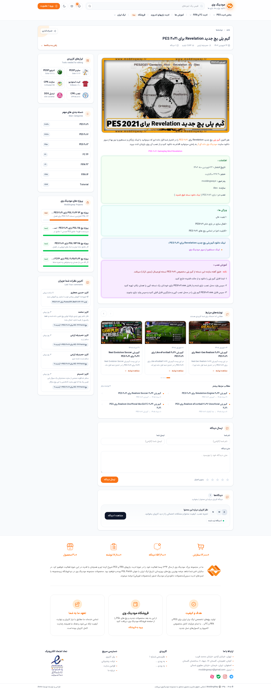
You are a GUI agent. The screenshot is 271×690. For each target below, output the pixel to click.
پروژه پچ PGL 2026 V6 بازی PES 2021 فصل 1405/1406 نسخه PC (58, 212)
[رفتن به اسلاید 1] (168, 377)
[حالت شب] (64, 6)
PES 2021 (183, 140)
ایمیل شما (161, 435)
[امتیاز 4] (212, 479)
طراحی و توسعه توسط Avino (49, 687)
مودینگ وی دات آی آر (207, 144)
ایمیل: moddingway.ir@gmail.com (215, 669)
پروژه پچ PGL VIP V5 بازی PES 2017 (71, 243)
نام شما (227, 435)
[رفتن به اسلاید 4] (161, 377)
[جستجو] (90, 6)
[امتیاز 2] (222, 479)
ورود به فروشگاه (135, 627)
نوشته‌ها (219, 30)
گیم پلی (216, 140)
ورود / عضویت (46, 6)
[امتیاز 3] (217, 479)
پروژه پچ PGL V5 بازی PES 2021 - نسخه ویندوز (66, 228)
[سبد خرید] (72, 6)
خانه (228, 30)
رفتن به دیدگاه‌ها (49, 45)
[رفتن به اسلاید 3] (163, 377)
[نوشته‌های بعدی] (103, 313)
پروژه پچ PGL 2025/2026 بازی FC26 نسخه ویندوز (65, 258)
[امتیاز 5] (207, 479)
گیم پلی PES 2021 (218, 62)
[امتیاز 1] (227, 479)
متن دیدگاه (225, 448)
